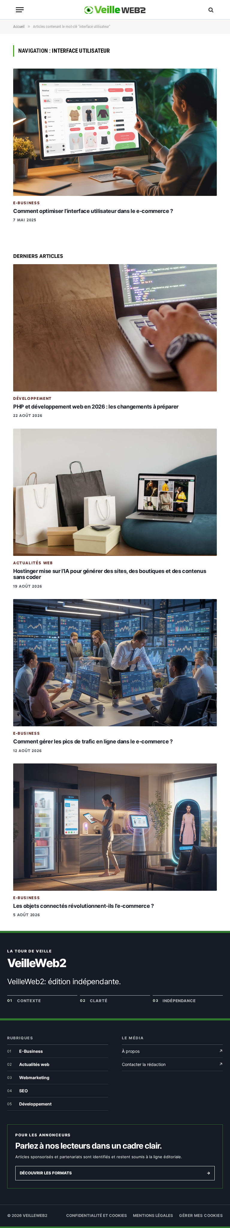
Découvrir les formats (115, 1172)
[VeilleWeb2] (115, 9)
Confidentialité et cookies (96, 1215)
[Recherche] (210, 9)
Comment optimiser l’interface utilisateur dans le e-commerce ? (93, 211)
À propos (172, 1051)
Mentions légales (153, 1215)
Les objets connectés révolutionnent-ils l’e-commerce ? (83, 906)
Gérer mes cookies (201, 1215)
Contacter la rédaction (172, 1064)
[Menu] (19, 9)
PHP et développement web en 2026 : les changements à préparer (95, 406)
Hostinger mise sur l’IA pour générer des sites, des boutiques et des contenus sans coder (109, 574)
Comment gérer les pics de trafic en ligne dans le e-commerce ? (93, 741)
